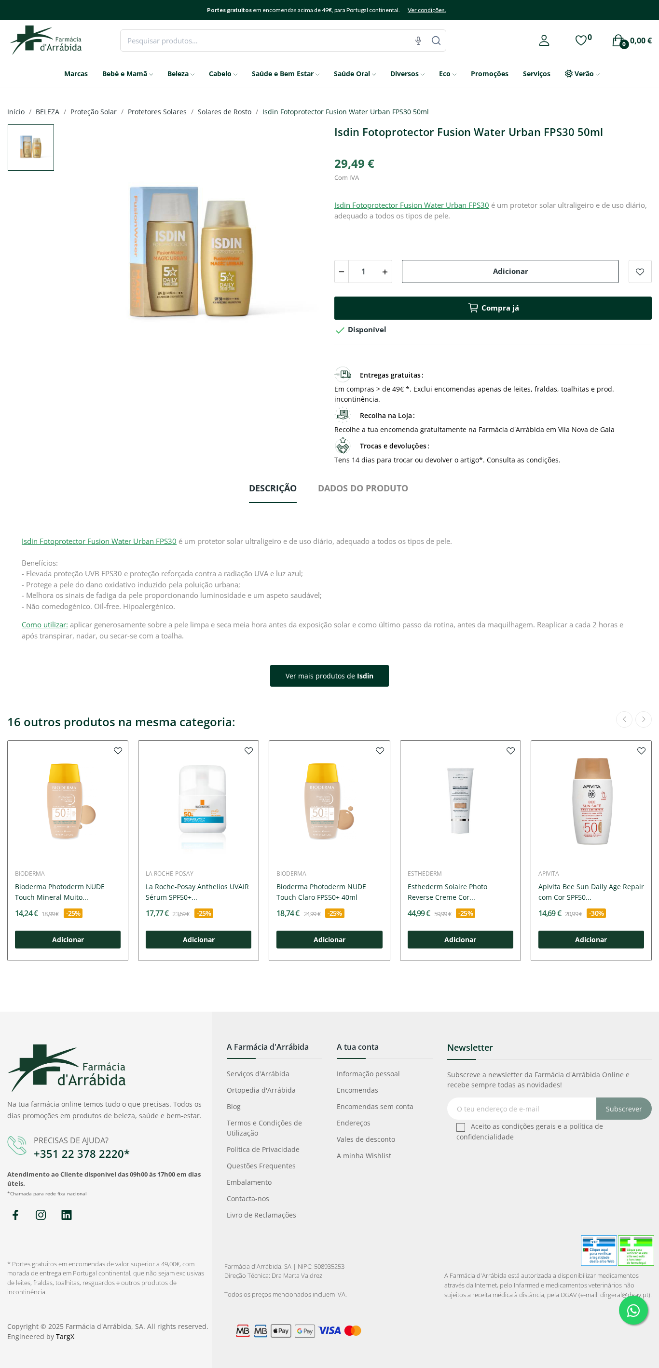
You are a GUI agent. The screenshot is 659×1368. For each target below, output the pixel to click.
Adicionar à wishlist (640, 271)
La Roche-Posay (169, 874)
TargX (65, 1336)
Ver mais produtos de (329, 675)
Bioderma (30, 874)
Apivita (548, 874)
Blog (234, 1106)
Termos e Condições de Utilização (264, 1128)
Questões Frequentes (261, 1165)
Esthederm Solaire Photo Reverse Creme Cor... (447, 892)
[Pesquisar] (436, 40)
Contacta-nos (248, 1198)
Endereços (354, 1122)
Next (302, 258)
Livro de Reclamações (261, 1214)
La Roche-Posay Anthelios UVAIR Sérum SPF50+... (197, 892)
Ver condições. (427, 10)
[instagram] (41, 1215)
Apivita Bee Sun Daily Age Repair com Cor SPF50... (591, 892)
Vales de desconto (366, 1139)
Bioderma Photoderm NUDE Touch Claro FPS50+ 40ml (321, 892)
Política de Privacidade (263, 1149)
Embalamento (249, 1182)
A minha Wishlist (364, 1155)
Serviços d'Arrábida (258, 1073)
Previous (82, 258)
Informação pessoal (368, 1073)
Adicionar (510, 271)
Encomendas (357, 1090)
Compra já (500, 307)
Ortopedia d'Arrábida (261, 1090)
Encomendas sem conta (375, 1106)
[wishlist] (118, 750)
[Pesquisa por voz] (418, 40)
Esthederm (425, 874)
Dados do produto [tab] (363, 488)
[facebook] (15, 1215)
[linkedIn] (66, 1215)
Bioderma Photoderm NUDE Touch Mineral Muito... (60, 892)
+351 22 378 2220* (82, 1153)
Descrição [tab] (273, 488)
